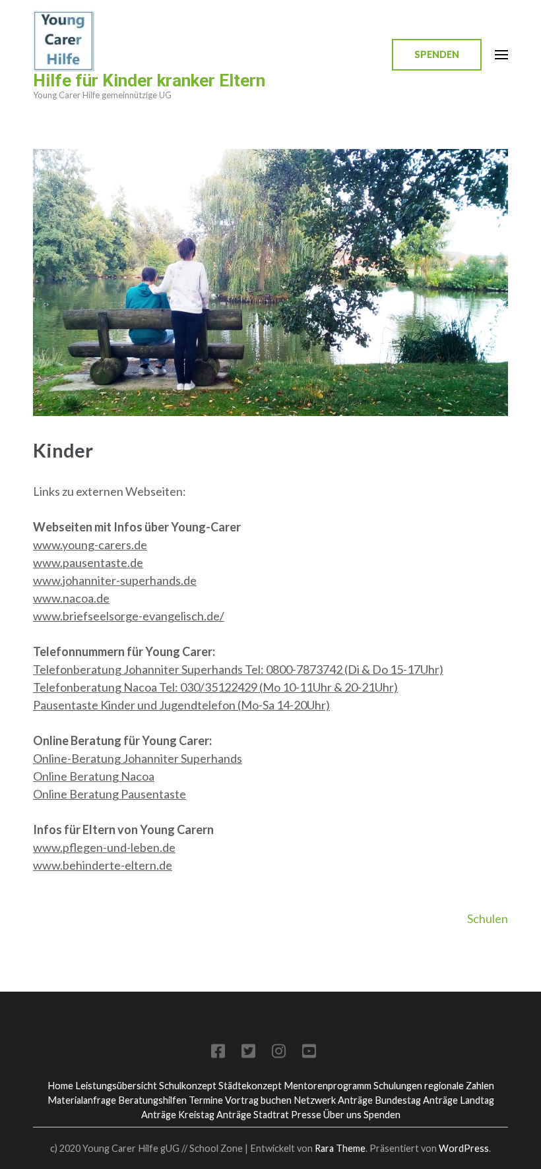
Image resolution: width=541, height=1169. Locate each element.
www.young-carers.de (90, 544)
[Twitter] (248, 1053)
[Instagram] (279, 1053)
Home (60, 1085)
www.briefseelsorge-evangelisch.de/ (128, 616)
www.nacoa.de (71, 598)
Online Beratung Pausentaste (109, 794)
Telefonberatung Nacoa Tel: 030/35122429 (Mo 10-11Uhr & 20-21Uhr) (215, 687)
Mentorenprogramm (327, 1085)
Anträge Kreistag (177, 1114)
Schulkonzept (187, 1085)
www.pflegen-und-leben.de (104, 847)
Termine (206, 1100)
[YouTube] (309, 1053)
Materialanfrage (82, 1100)
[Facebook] (218, 1053)
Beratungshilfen (152, 1100)
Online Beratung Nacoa (93, 776)
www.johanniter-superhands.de (115, 580)
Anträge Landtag (458, 1100)
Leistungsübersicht (116, 1085)
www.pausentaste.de (88, 562)
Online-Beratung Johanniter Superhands (137, 758)
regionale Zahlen (459, 1085)
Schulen (487, 918)
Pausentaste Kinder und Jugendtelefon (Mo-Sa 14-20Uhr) (181, 705)
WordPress (464, 1148)
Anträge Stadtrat (252, 1114)
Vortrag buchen (258, 1100)
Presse (306, 1114)
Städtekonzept (250, 1085)
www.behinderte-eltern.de (102, 865)
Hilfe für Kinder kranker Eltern (149, 80)
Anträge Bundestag (379, 1100)
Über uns (342, 1114)
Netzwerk (315, 1100)
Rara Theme (340, 1148)
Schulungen (397, 1085)
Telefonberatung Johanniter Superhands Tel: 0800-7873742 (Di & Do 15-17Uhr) (238, 669)
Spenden (436, 54)
